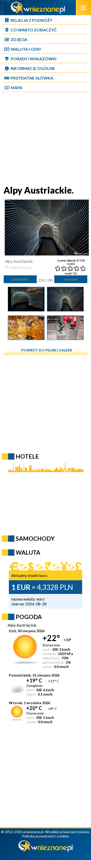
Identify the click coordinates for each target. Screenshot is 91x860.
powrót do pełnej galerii (46, 350)
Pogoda (29, 616)
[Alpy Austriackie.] (26, 309)
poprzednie (20, 279)
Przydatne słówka (32, 78)
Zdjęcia (19, 39)
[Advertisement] (45, 139)
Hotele (27, 456)
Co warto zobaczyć (34, 29)
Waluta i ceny (26, 49)
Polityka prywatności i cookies (45, 836)
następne (71, 279)
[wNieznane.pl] (38, 11)
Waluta (28, 552)
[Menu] (83, 7)
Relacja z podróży (31, 20)
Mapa (16, 87)
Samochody (35, 538)
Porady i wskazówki (33, 58)
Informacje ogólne (33, 68)
